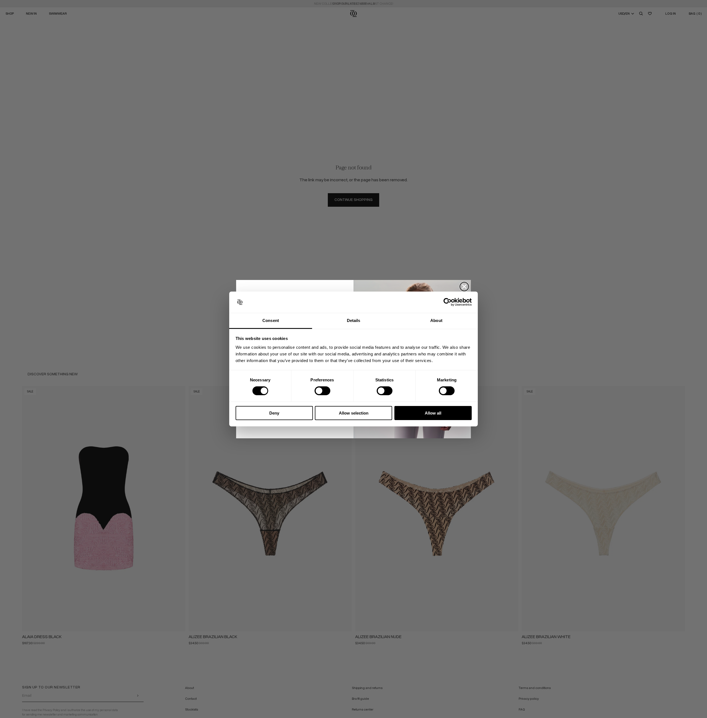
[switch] (322, 390)
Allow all (433, 413)
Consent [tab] (270, 320)
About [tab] (436, 320)
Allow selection (353, 413)
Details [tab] (353, 320)
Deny (274, 413)
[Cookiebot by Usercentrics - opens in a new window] (447, 302)
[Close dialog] (464, 286)
